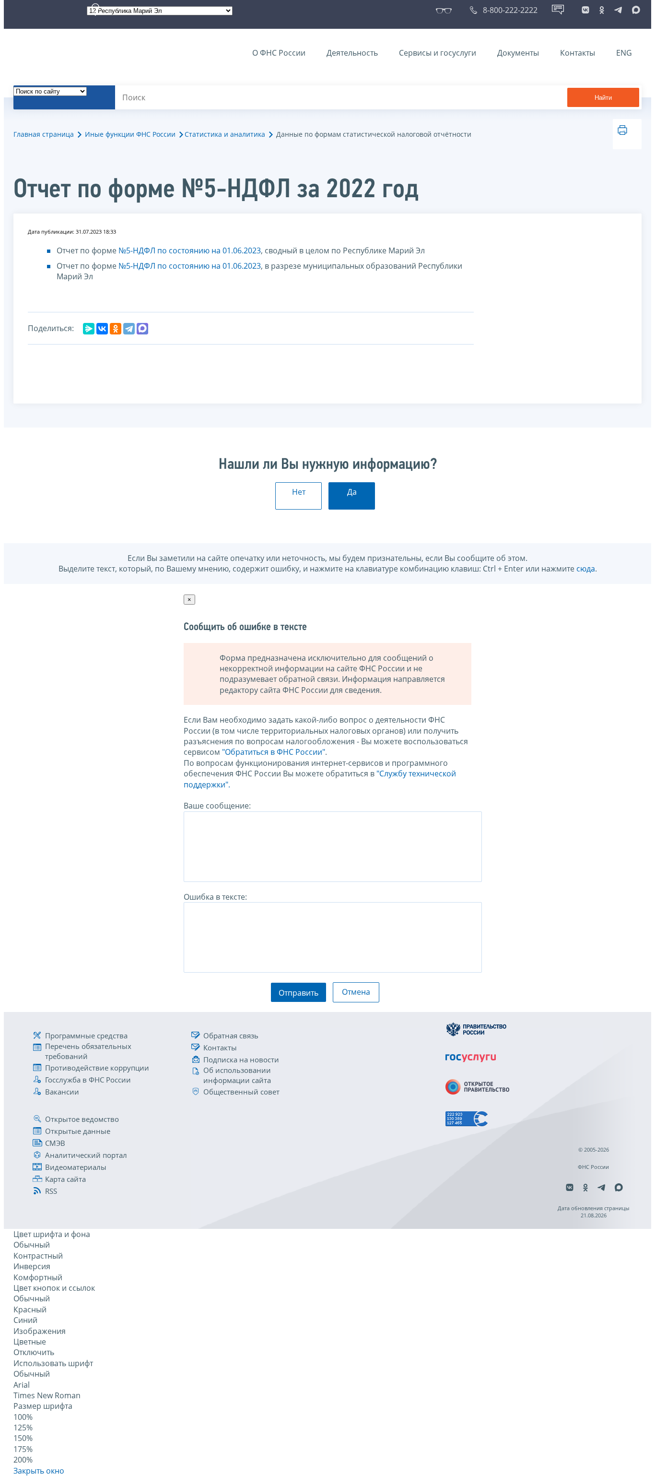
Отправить (298, 993)
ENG (624, 53)
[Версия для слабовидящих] (446, 10)
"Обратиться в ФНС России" (273, 752)
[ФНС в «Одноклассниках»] (602, 10)
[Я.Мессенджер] (88, 328)
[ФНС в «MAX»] (634, 10)
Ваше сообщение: (217, 805)
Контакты (577, 53)
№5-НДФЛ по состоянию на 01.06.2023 (189, 250)
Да (352, 492)
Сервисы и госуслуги (437, 53)
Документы (518, 53)
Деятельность (352, 53)
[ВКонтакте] (102, 328)
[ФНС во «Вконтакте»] (585, 10)
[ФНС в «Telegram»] (618, 10)
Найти (603, 97)
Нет (298, 492)
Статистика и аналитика (225, 134)
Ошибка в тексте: (215, 897)
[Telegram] (129, 328)
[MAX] (142, 328)
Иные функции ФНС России (130, 134)
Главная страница (43, 134)
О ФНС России (278, 53)
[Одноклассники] (115, 328)
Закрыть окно (38, 1470)
